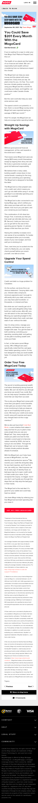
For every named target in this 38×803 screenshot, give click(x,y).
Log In (27, 2)
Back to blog (10, 8)
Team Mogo (27, 27)
